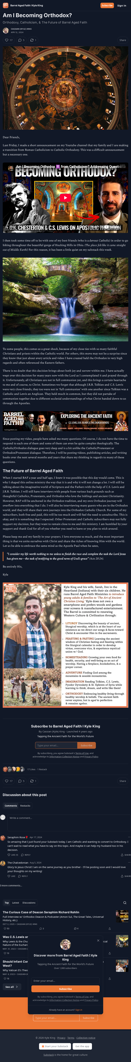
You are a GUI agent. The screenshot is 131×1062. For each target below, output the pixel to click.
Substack (48, 1054)
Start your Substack (56, 1046)
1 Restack (42, 769)
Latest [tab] (15, 902)
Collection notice (85, 1037)
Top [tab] (7, 902)
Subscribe (107, 5)
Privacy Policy (91, 1000)
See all (9, 986)
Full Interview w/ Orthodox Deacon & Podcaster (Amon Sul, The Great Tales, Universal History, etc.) (53, 918)
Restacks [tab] (25, 805)
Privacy (61, 1037)
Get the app (82, 1046)
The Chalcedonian (18, 862)
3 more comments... (11, 885)
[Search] (124, 902)
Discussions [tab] (29, 902)
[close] (98, 940)
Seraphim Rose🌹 (18, 837)
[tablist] (17, 805)
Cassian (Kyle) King (21, 29)
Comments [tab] (11, 805)
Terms (70, 1037)
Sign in (121, 5)
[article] (65, 920)
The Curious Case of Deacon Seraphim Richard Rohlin (41, 912)
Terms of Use (82, 996)
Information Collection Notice (64, 1000)
